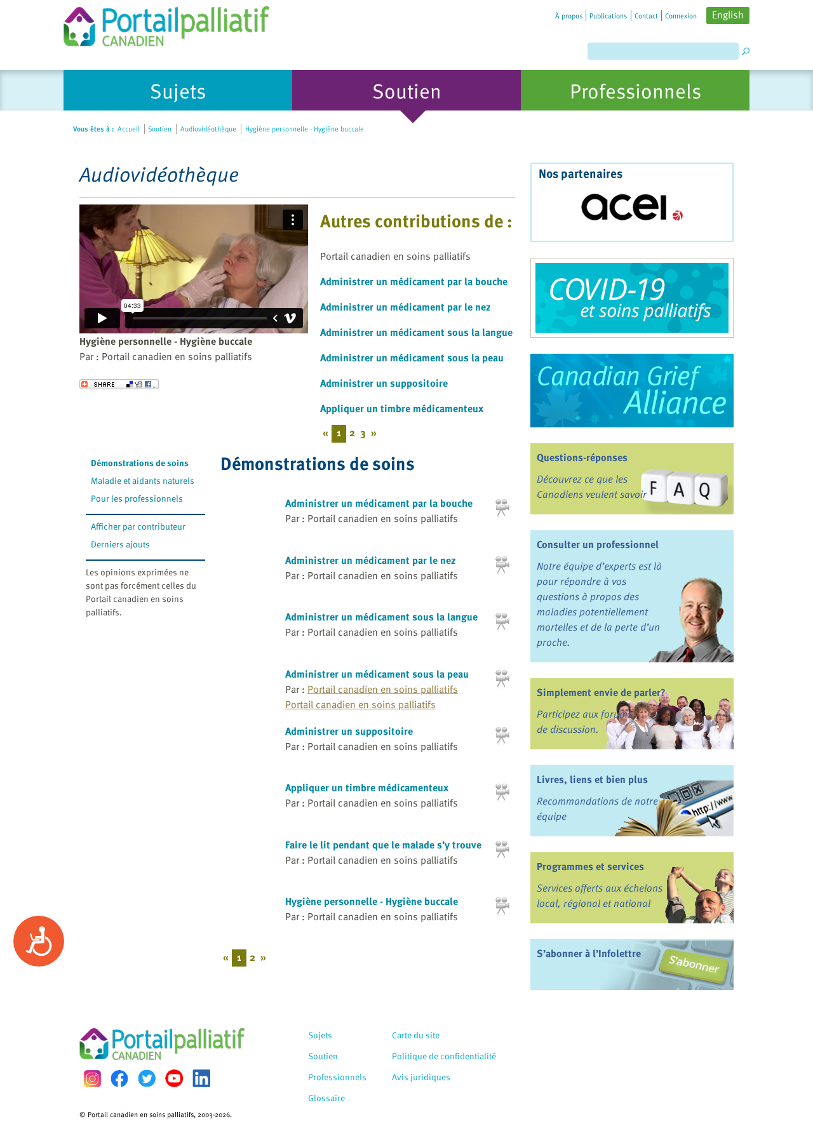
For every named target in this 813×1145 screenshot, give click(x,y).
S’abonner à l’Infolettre (589, 953)
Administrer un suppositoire (384, 383)
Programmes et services (590, 866)
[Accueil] (166, 23)
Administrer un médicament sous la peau (412, 357)
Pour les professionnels (137, 498)
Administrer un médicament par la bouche (413, 281)
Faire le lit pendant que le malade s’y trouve (383, 844)
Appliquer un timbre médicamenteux (401, 408)
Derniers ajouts (120, 544)
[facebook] (119, 1078)
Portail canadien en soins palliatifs (382, 689)
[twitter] (147, 1078)
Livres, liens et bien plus (592, 779)
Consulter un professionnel (598, 544)
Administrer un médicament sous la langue (416, 332)
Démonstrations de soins (140, 462)
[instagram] (92, 1078)
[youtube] (174, 1078)
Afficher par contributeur (138, 526)
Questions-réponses (582, 457)
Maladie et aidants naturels (142, 480)
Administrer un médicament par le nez (405, 306)
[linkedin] (201, 1078)
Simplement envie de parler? (601, 692)
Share (119, 384)
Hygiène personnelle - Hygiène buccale (371, 901)
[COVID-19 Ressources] (632, 298)
